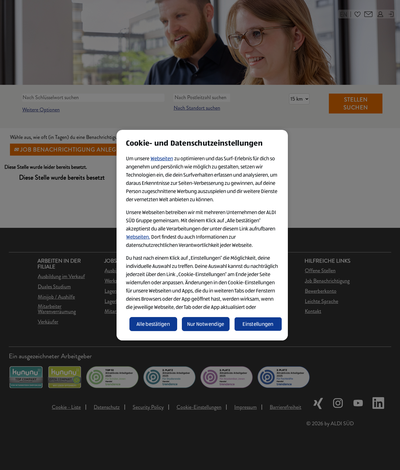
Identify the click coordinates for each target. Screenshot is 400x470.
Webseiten (162, 158)
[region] (202, 235)
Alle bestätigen (153, 324)
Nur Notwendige (205, 324)
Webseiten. (138, 237)
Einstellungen (257, 324)
